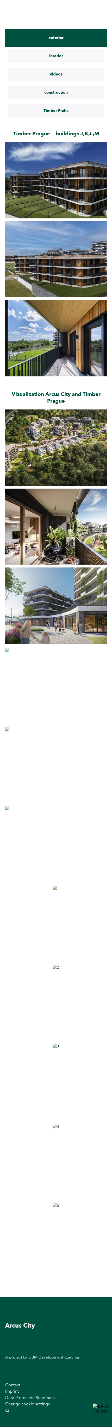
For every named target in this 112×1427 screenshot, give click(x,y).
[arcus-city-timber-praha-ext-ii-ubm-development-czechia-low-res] (56, 180)
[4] (56, 1163)
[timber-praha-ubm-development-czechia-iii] (56, 259)
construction (56, 92)
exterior (56, 37)
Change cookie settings (27, 1403)
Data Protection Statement (30, 1397)
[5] (56, 1241)
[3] (56, 1082)
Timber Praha (56, 110)
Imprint (12, 1391)
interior (56, 56)
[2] (56, 1003)
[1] (56, 924)
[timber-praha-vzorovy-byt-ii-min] (56, 338)
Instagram (102, 1344)
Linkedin (102, 1356)
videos (56, 74)
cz (7, 1410)
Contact (12, 1384)
